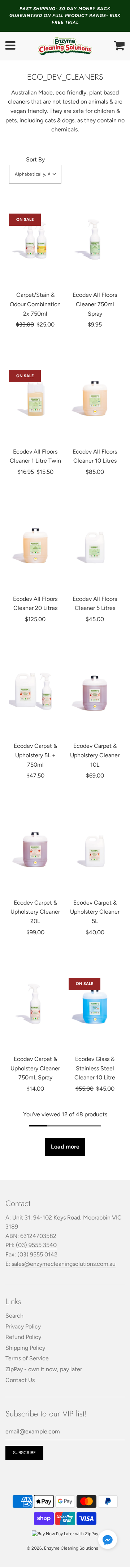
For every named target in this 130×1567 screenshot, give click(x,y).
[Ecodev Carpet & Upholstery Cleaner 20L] (35, 847)
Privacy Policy (23, 1326)
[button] (35, 174)
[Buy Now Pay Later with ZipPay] (65, 1533)
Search (14, 1315)
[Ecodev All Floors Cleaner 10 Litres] (95, 396)
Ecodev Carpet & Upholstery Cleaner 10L (95, 755)
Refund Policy (23, 1337)
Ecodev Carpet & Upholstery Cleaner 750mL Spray (35, 1068)
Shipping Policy (25, 1347)
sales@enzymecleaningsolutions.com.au (64, 1263)
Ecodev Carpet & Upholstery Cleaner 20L (35, 911)
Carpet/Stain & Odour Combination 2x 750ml (35, 304)
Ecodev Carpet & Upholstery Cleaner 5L (95, 911)
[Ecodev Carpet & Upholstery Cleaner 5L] (95, 847)
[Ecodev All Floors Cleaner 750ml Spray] (95, 239)
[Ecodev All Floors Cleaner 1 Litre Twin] (35, 396)
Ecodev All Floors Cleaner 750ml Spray (95, 304)
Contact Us (20, 1380)
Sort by (35, 159)
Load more (65, 1146)
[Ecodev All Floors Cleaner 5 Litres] (95, 543)
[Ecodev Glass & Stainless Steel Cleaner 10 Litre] (95, 1004)
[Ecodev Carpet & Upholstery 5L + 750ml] (35, 690)
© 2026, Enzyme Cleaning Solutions (62, 1548)
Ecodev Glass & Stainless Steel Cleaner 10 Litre (94, 1068)
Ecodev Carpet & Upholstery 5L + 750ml (35, 755)
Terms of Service (27, 1358)
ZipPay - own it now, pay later (43, 1369)
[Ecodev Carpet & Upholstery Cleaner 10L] (95, 690)
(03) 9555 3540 (36, 1245)
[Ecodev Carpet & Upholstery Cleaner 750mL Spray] (35, 1004)
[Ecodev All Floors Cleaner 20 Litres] (35, 543)
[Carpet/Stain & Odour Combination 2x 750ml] (35, 239)
